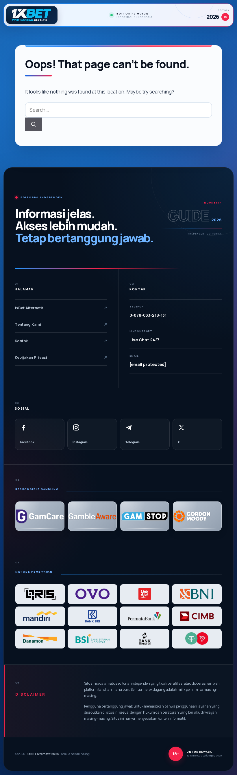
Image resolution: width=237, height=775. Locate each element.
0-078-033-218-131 (147, 315)
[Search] (33, 124)
